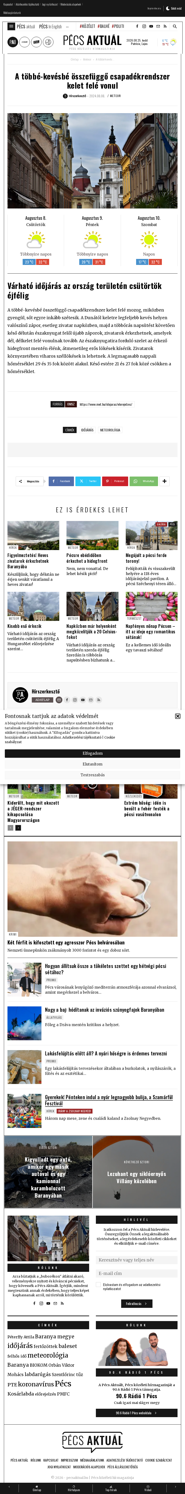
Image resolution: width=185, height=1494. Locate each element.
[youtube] (151, 26)
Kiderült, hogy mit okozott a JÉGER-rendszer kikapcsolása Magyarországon (33, 811)
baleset (68, 1346)
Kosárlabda (20, 1394)
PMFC (63, 1394)
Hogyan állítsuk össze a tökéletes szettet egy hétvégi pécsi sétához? (105, 969)
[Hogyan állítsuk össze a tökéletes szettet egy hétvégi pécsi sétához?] (24, 980)
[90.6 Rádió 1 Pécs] (137, 1364)
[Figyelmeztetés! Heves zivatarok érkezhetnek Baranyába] (33, 535)
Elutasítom (92, 764)
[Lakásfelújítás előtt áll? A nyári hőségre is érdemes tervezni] (24, 1067)
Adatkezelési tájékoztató (81, 737)
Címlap (75, 59)
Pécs (172, 524)
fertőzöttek (46, 1346)
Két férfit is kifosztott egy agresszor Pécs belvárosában (66, 942)
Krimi (13, 934)
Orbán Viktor (61, 1365)
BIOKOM (38, 1365)
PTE (12, 1385)
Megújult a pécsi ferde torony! (146, 558)
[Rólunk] (48, 1238)
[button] (177, 716)
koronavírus (36, 1384)
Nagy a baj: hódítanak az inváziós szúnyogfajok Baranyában (104, 1009)
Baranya (18, 1365)
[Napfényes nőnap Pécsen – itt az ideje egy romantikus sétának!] (152, 606)
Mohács (15, 1374)
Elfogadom (93, 753)
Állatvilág (54, 1017)
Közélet (88, 26)
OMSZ (71, 403)
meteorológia (110, 429)
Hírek (13, 547)
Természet (134, 618)
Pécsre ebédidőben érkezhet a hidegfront (87, 558)
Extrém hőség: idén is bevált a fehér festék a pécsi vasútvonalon (147, 808)
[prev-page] (10, 828)
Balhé (104, 26)
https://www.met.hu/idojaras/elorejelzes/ (106, 404)
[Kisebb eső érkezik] (33, 606)
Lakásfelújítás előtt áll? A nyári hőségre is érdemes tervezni (106, 1053)
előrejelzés (45, 1394)
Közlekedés (134, 796)
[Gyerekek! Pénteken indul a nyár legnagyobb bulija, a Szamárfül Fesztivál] (24, 1111)
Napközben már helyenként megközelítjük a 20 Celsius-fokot (91, 631)
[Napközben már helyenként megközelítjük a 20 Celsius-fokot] (92, 606)
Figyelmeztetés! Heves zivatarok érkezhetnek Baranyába (28, 560)
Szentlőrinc (63, 1374)
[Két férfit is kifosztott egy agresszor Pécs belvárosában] (92, 889)
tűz (79, 1374)
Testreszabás (92, 775)
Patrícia (135, 43)
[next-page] (18, 828)
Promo (51, 980)
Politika (121, 26)
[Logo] (92, 1442)
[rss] (165, 26)
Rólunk (48, 1268)
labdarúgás (38, 1374)
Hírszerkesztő (46, 691)
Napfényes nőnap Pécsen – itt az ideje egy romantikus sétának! (150, 631)
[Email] (59, 700)
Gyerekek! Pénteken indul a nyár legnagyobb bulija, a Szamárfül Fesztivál (109, 1100)
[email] (158, 26)
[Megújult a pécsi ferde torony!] (152, 535)
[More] (164, 481)
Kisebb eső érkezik (24, 626)
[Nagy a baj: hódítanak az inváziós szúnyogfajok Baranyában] (24, 1023)
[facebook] (137, 26)
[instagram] (144, 26)
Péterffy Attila (20, 1337)
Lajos (145, 43)
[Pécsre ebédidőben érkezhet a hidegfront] (92, 535)
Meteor (87, 59)
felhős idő (16, 1356)
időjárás (87, 429)
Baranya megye (54, 1337)
